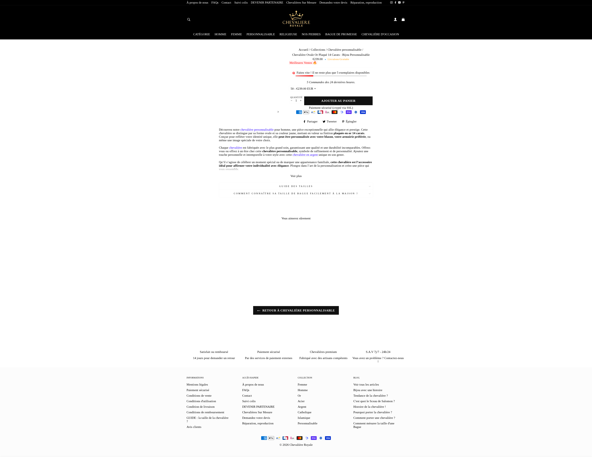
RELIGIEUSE (288, 34)
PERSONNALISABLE (261, 34)
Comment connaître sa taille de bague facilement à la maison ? (296, 193)
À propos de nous (197, 2)
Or (299, 395)
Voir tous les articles (366, 384)
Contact (226, 2)
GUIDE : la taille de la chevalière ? (207, 419)
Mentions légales (197, 384)
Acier (301, 401)
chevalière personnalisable (257, 129)
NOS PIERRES (311, 34)
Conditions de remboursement (205, 412)
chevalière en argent (306, 154)
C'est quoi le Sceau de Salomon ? (374, 401)
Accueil (303, 49)
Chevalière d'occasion (380, 34)
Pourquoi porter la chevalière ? (372, 412)
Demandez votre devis (333, 2)
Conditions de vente (199, 395)
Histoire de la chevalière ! (369, 406)
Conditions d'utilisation (201, 401)
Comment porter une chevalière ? (374, 417)
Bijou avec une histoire (367, 390)
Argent (302, 406)
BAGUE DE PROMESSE (341, 34)
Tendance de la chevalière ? (370, 395)
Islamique (304, 417)
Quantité (296, 97)
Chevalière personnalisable (345, 49)
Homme (303, 390)
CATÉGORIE (201, 34)
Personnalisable (307, 423)
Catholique (304, 412)
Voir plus (296, 176)
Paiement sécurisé (198, 390)
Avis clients (194, 427)
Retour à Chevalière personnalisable (298, 310)
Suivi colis (241, 2)
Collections (318, 49)
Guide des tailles (296, 186)
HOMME (220, 34)
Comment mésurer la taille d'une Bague (373, 425)
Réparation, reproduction (366, 2)
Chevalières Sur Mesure (301, 2)
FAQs (214, 2)
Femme (302, 384)
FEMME (236, 34)
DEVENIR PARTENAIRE (267, 2)
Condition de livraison (201, 406)
